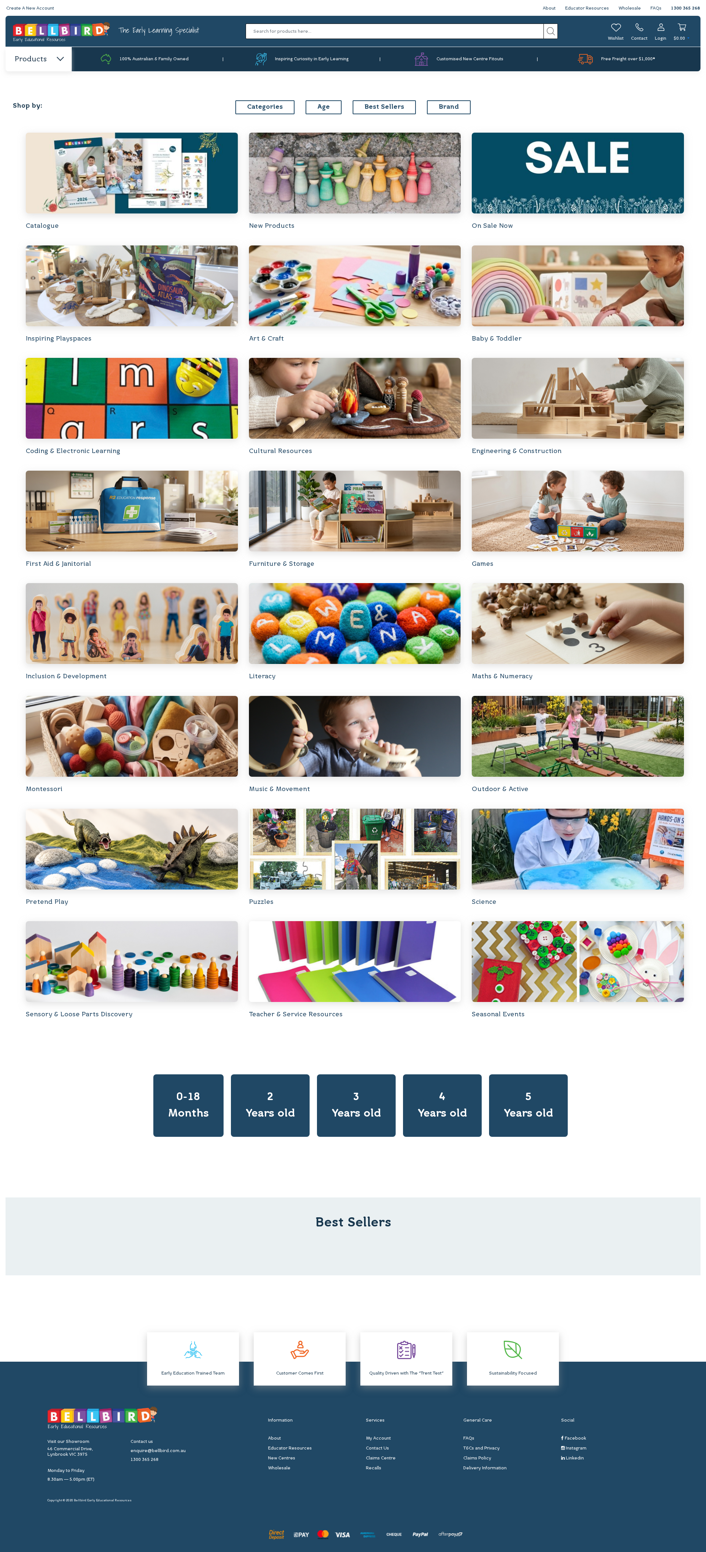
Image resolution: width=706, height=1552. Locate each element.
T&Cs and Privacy (481, 1448)
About (549, 8)
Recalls (373, 1468)
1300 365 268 (685, 8)
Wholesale (629, 8)
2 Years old (270, 1106)
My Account (378, 1438)
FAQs (656, 8)
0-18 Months (188, 1106)
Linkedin (574, 1458)
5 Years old (528, 1106)
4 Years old (442, 1106)
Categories (265, 107)
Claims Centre (381, 1458)
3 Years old (356, 1106)
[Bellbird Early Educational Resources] (62, 31)
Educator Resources (587, 8)
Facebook (575, 1438)
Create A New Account (30, 8)
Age (323, 107)
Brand (449, 107)
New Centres (281, 1458)
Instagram (575, 1448)
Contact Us (377, 1448)
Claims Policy (477, 1458)
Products (31, 59)
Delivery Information (485, 1468)
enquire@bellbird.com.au (158, 1451)
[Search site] (550, 31)
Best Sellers (384, 107)
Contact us (142, 1442)
